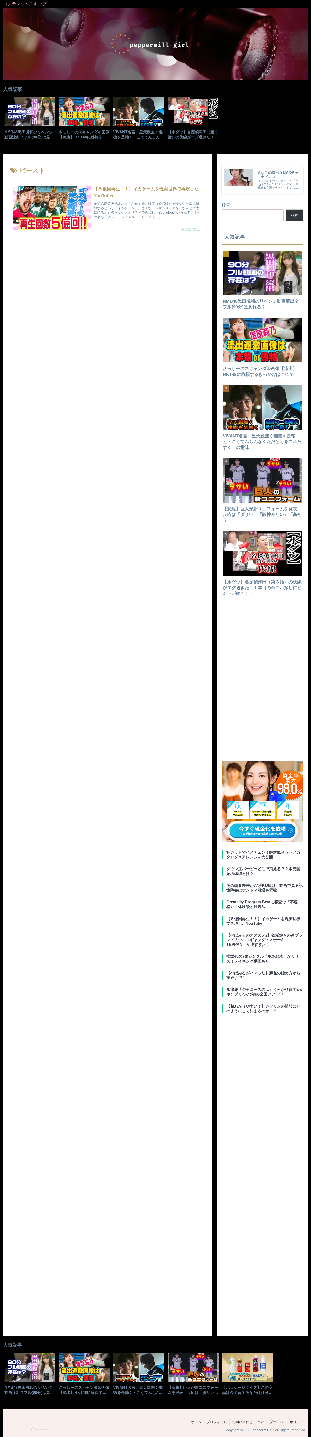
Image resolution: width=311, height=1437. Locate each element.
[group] (30, 120)
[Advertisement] (107, 281)
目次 (261, 1422)
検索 (226, 205)
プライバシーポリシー (286, 1422)
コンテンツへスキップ (25, 3)
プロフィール (217, 1422)
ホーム (196, 1422)
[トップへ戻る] (304, 1430)
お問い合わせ (242, 1422)
